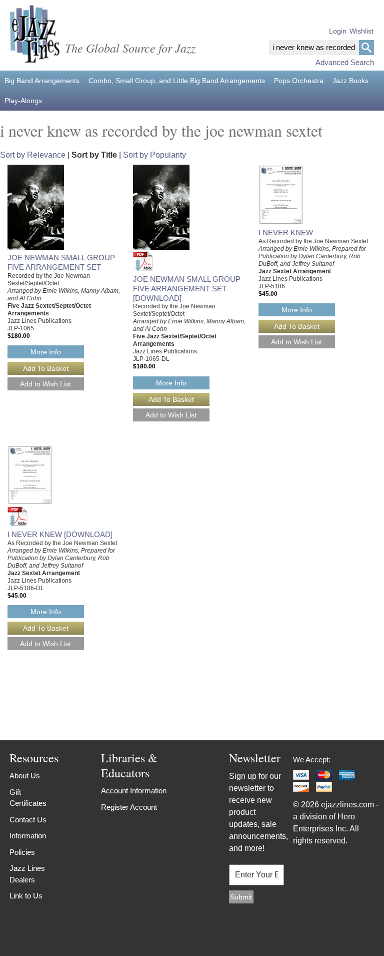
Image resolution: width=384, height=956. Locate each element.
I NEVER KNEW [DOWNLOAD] (60, 534)
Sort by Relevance (33, 155)
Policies (22, 852)
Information (28, 835)
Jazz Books (350, 81)
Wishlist (362, 31)
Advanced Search (345, 62)
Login (337, 31)
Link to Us (26, 895)
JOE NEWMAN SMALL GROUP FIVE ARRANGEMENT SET (61, 262)
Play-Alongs (23, 101)
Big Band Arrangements (42, 81)
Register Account (129, 807)
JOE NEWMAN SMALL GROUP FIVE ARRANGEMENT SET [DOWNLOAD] (186, 288)
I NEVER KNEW (285, 232)
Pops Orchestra (299, 81)
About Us (25, 775)
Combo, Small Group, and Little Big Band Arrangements (176, 81)
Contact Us (28, 819)
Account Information (133, 790)
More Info (45, 352)
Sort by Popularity (154, 155)
